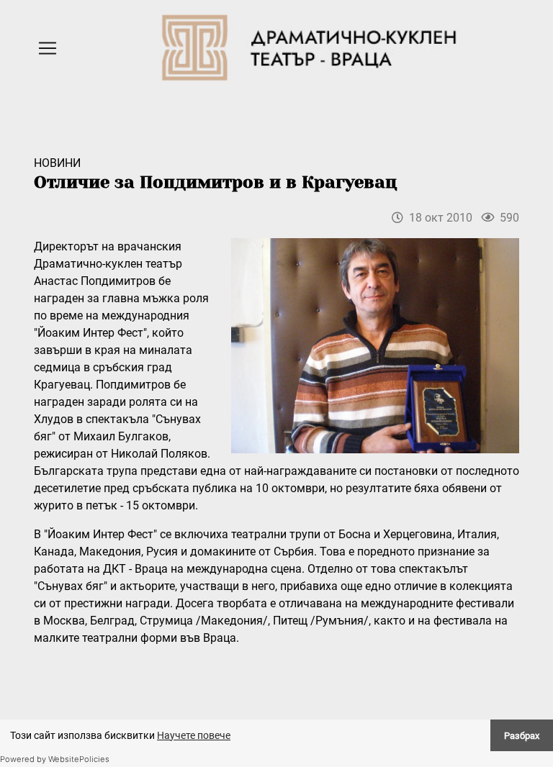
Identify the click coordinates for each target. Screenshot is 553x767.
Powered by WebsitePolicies (54, 759)
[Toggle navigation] (47, 48)
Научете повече (193, 735)
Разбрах (521, 735)
